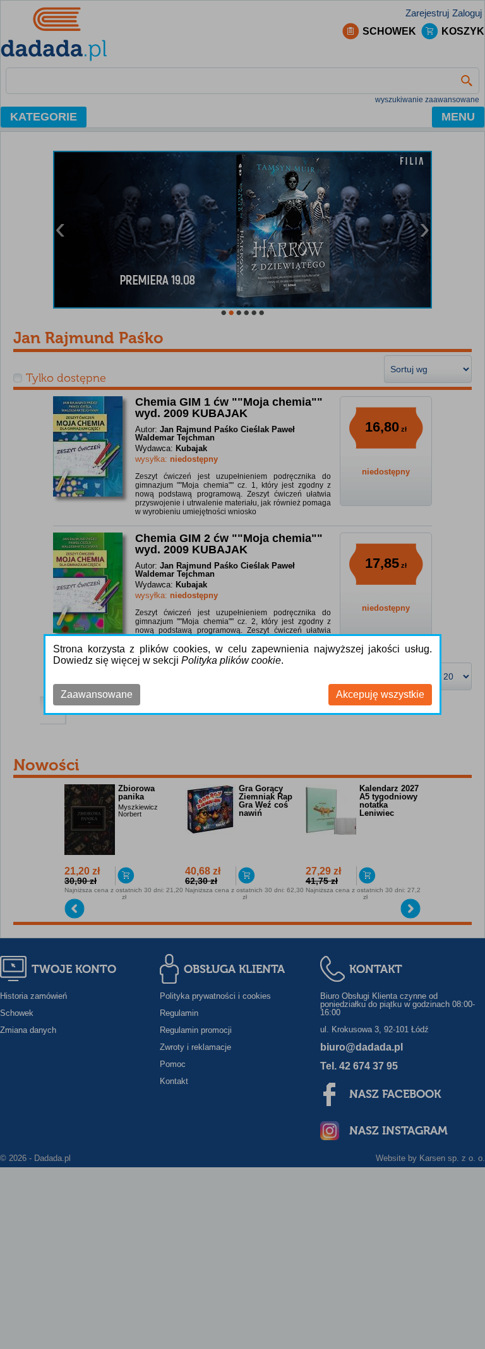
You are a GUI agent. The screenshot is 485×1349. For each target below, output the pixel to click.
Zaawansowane (97, 694)
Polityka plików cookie (231, 660)
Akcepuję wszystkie (380, 694)
